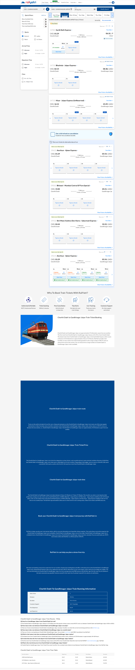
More (79, 2)
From (25, 7)
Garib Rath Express (60, 30)
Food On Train (65, 2)
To (51, 7)
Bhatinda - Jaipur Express (63, 65)
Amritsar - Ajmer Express (64, 150)
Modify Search (105, 9)
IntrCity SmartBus (54, 2)
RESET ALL (43, 15)
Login (110, 2)
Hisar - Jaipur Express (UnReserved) (67, 100)
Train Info (73, 2)
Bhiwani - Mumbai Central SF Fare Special (70, 185)
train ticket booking (92, 640)
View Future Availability (105, 57)
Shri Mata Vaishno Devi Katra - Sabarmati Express (73, 221)
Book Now (58, 51)
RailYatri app (96, 627)
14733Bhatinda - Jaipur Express (28, 660)
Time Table (109, 30)
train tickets (68, 632)
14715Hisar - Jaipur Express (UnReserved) (31, 663)
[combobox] (34, 9)
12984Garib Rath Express (27, 657)
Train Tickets (45, 2)
